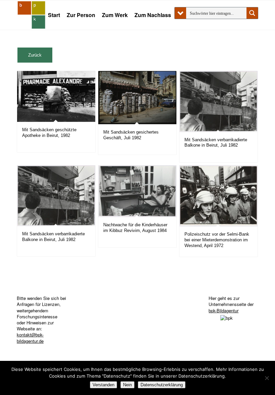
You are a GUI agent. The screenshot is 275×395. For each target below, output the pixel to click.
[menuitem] (54, 15)
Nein (127, 384)
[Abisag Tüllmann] (31, 15)
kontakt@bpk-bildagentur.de (30, 337)
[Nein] (266, 378)
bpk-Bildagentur (223, 310)
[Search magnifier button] (252, 13)
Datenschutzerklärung (162, 384)
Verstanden (103, 384)
